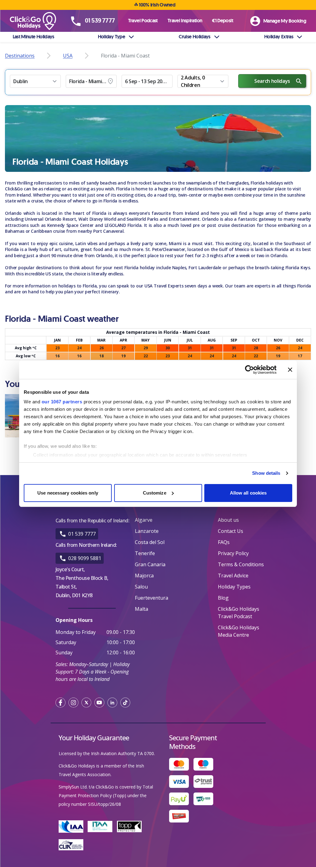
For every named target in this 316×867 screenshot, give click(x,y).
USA (68, 55)
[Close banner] (290, 370)
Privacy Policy (233, 553)
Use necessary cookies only (67, 492)
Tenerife (145, 553)
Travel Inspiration (185, 20)
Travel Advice (233, 575)
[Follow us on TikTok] (125, 703)
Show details (266, 473)
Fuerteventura (151, 597)
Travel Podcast (143, 20)
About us (228, 519)
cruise (37, 201)
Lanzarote (147, 531)
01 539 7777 (82, 533)
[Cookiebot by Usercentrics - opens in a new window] (249, 369)
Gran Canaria (150, 564)
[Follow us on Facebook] (60, 703)
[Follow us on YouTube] (99, 703)
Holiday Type (111, 36)
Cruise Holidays (194, 36)
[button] (35, 81)
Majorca (144, 575)
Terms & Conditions (241, 564)
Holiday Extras (278, 36)
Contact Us (230, 531)
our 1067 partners (62, 401)
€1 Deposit (222, 20)
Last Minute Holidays (33, 36)
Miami (175, 243)
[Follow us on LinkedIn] (112, 703)
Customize (154, 492)
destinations (20, 55)
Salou (141, 586)
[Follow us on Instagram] (73, 703)
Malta (141, 609)
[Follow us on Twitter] (86, 703)
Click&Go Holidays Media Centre (238, 631)
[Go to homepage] (36, 21)
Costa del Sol (149, 542)
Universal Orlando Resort (50, 219)
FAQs (224, 542)
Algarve (143, 519)
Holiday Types (234, 586)
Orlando (13, 213)
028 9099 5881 (84, 558)
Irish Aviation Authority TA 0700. (123, 753)
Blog (223, 597)
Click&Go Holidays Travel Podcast (238, 613)
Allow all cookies (248, 492)
